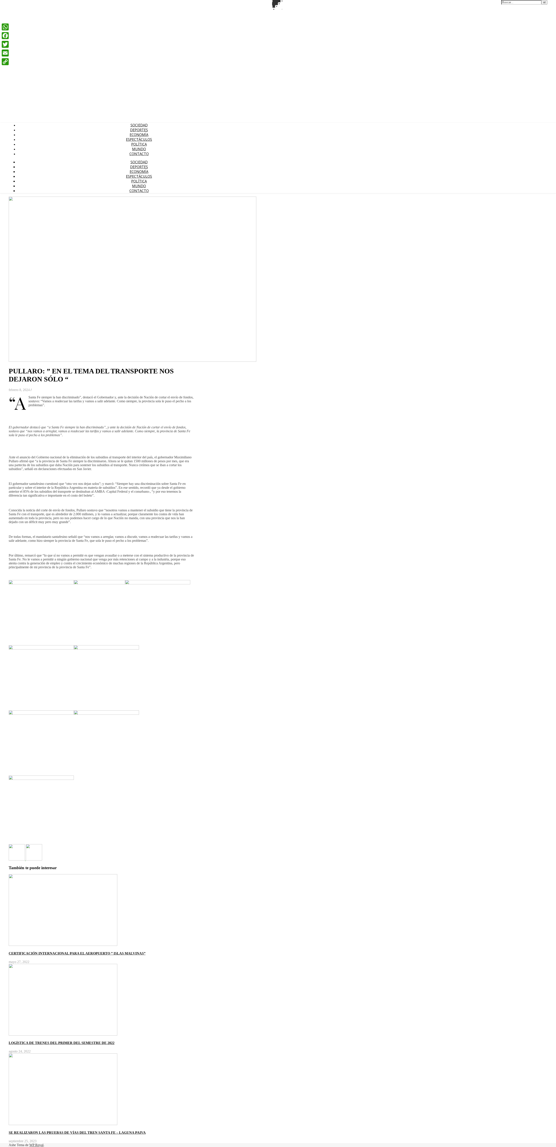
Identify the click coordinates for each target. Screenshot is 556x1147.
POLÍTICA (139, 144)
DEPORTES (139, 130)
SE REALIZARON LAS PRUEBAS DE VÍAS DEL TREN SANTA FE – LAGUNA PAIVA (77, 1132)
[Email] (5, 53)
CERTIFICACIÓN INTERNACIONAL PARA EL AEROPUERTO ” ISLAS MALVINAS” (77, 953)
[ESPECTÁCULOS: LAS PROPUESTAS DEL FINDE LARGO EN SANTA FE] (17, 859)
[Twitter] (5, 44)
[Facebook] (5, 35)
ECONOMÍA (139, 134)
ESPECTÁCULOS (139, 139)
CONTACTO (139, 153)
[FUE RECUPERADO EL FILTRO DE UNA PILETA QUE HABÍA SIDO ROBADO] (34, 859)
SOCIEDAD (139, 125)
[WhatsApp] (5, 27)
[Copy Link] (5, 61)
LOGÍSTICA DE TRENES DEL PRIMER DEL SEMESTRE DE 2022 (61, 1043)
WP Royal (36, 1145)
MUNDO (139, 149)
